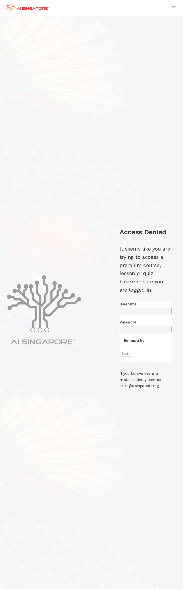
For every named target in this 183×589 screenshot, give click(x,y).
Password (128, 322)
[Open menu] (173, 7)
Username (128, 304)
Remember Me (134, 340)
